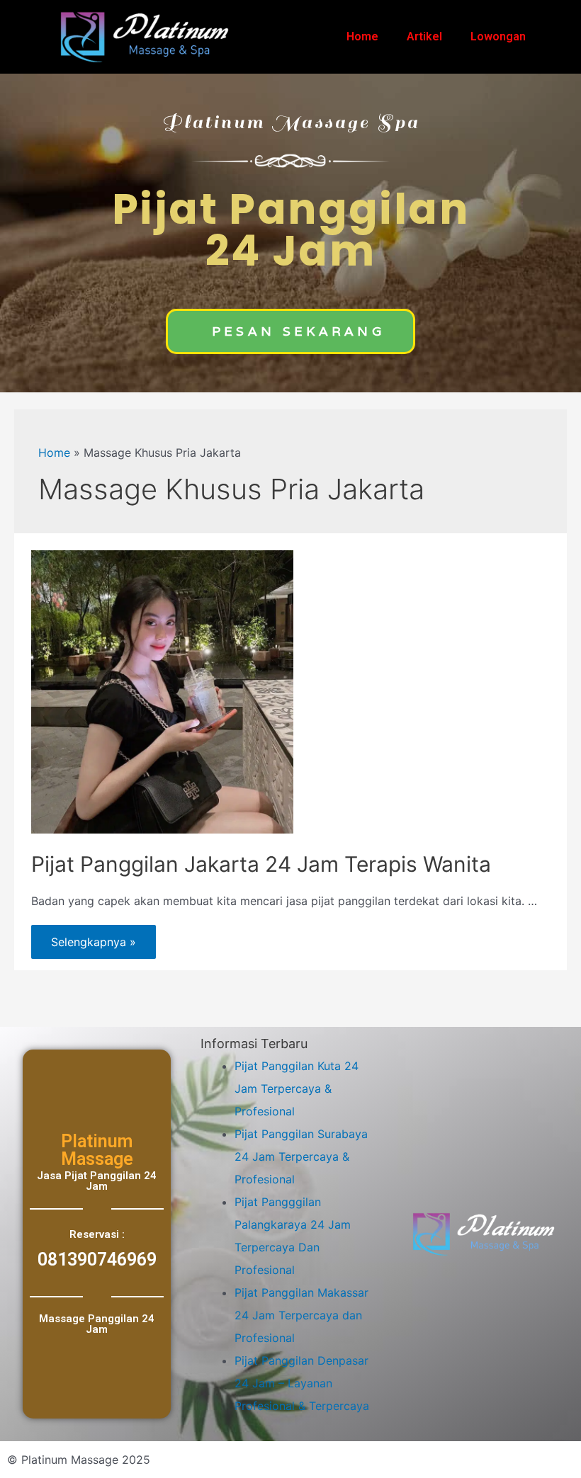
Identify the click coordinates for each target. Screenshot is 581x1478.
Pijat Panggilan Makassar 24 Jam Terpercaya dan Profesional (301, 1315)
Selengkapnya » (93, 937)
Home (362, 36)
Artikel (424, 36)
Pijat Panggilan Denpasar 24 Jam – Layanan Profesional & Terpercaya (302, 1383)
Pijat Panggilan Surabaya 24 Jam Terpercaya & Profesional (301, 1156)
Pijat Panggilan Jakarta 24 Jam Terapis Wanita (261, 864)
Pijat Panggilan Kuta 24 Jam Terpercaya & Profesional (297, 1088)
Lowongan (498, 36)
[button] (290, 331)
